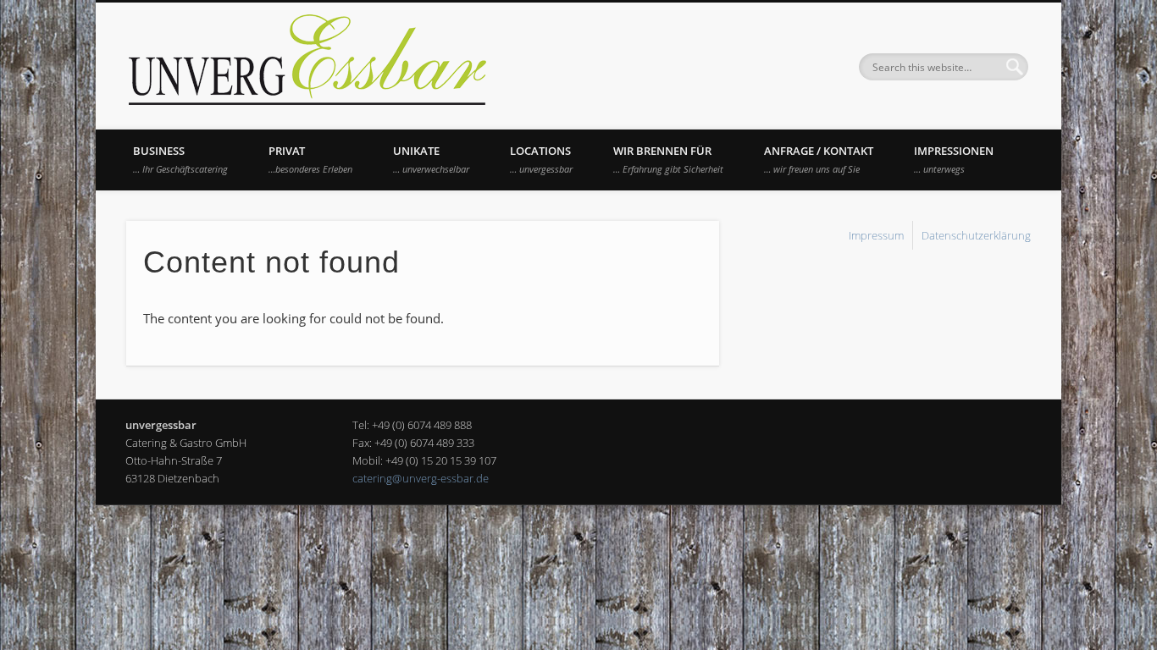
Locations (541, 159)
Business (180, 159)
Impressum (876, 235)
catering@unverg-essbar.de (420, 478)
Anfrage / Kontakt (818, 159)
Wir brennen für (668, 159)
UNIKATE (431, 159)
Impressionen (954, 159)
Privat (310, 159)
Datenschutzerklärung (976, 235)
